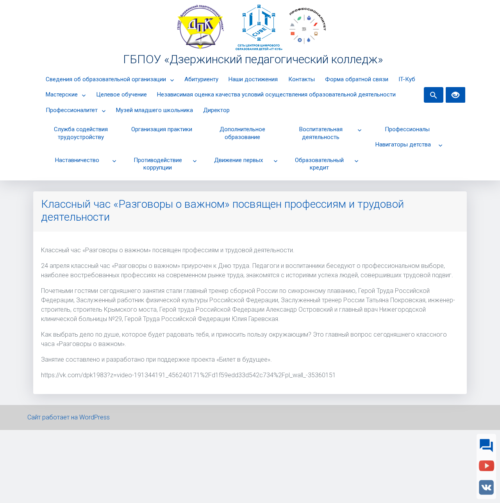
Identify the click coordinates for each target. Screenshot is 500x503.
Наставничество (77, 160)
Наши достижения (253, 79)
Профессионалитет (72, 110)
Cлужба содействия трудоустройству (81, 133)
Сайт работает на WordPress (68, 417)
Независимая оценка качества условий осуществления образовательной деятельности (276, 94)
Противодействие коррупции (158, 164)
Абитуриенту (201, 79)
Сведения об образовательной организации (106, 79)
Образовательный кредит (319, 164)
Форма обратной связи (356, 79)
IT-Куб (406, 79)
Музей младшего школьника (154, 110)
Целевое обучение (121, 94)
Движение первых (238, 160)
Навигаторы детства (403, 144)
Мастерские (62, 94)
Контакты (301, 79)
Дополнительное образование (242, 133)
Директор (216, 110)
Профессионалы (407, 129)
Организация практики (161, 129)
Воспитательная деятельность (321, 133)
